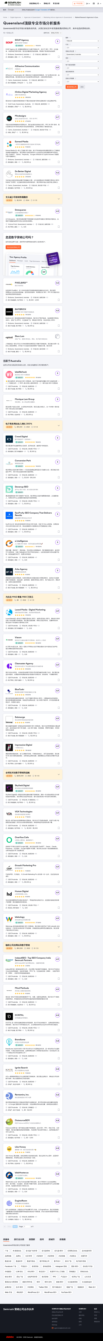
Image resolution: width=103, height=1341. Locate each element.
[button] (88, 4)
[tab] (6, 1240)
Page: (21, 1226)
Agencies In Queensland (32, 17)
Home (5, 17)
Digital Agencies (15, 17)
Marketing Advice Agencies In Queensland (58, 17)
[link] (47, 3)
